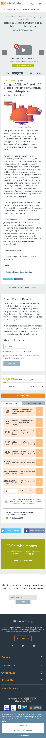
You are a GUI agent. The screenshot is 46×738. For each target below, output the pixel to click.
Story (6, 73)
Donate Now (23, 396)
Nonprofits (23, 9)
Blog (38, 9)
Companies (32, 9)
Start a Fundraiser (23, 560)
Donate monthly (34, 403)
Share (39, 73)
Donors (5, 657)
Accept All (23, 726)
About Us (7, 680)
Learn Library (10, 688)
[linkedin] (34, 646)
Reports (17, 73)
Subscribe (23, 602)
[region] (23, 724)
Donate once (11, 403)
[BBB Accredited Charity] (23, 707)
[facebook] (12, 646)
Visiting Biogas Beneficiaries (19, 272)
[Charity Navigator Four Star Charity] (7, 708)
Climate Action (11, 17)
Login (39, 3)
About (16, 9)
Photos (28, 73)
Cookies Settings (23, 735)
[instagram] (23, 646)
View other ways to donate (24, 503)
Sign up (11, 363)
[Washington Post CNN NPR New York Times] (23, 700)
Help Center (23, 638)
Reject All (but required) (23, 730)
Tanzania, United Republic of (29, 17)
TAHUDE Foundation (24, 30)
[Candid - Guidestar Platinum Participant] (14, 708)
